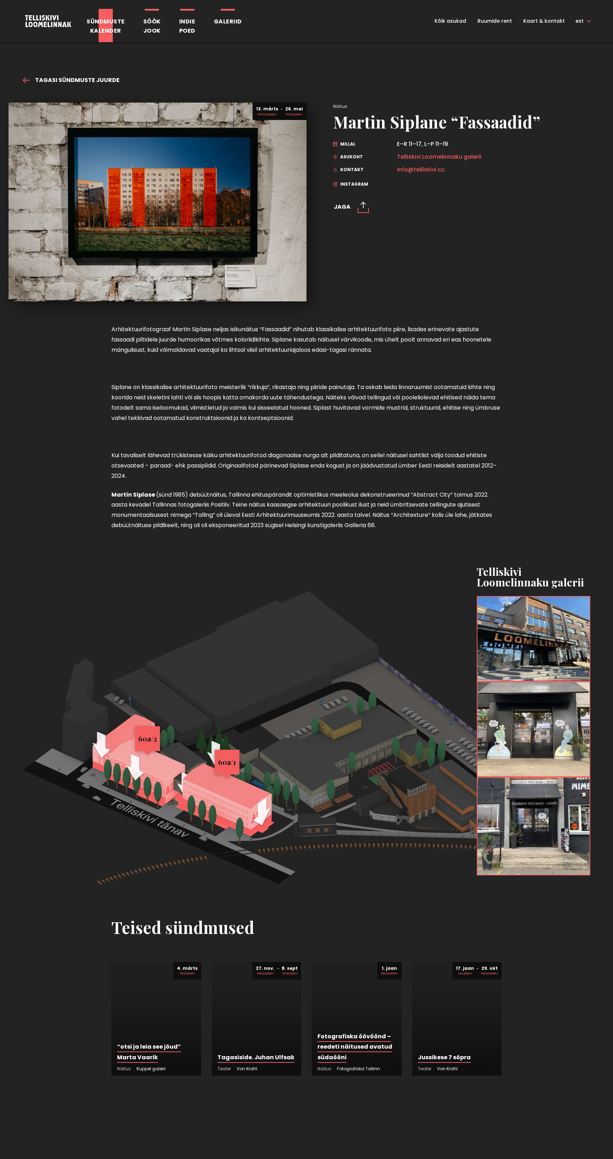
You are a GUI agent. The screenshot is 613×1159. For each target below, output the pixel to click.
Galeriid (228, 21)
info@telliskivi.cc (421, 170)
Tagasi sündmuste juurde (77, 80)
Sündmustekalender (106, 26)
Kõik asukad (450, 20)
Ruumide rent (494, 20)
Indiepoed (187, 26)
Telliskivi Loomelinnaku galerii (439, 157)
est (579, 20)
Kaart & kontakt (544, 20)
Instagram (353, 184)
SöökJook (152, 26)
